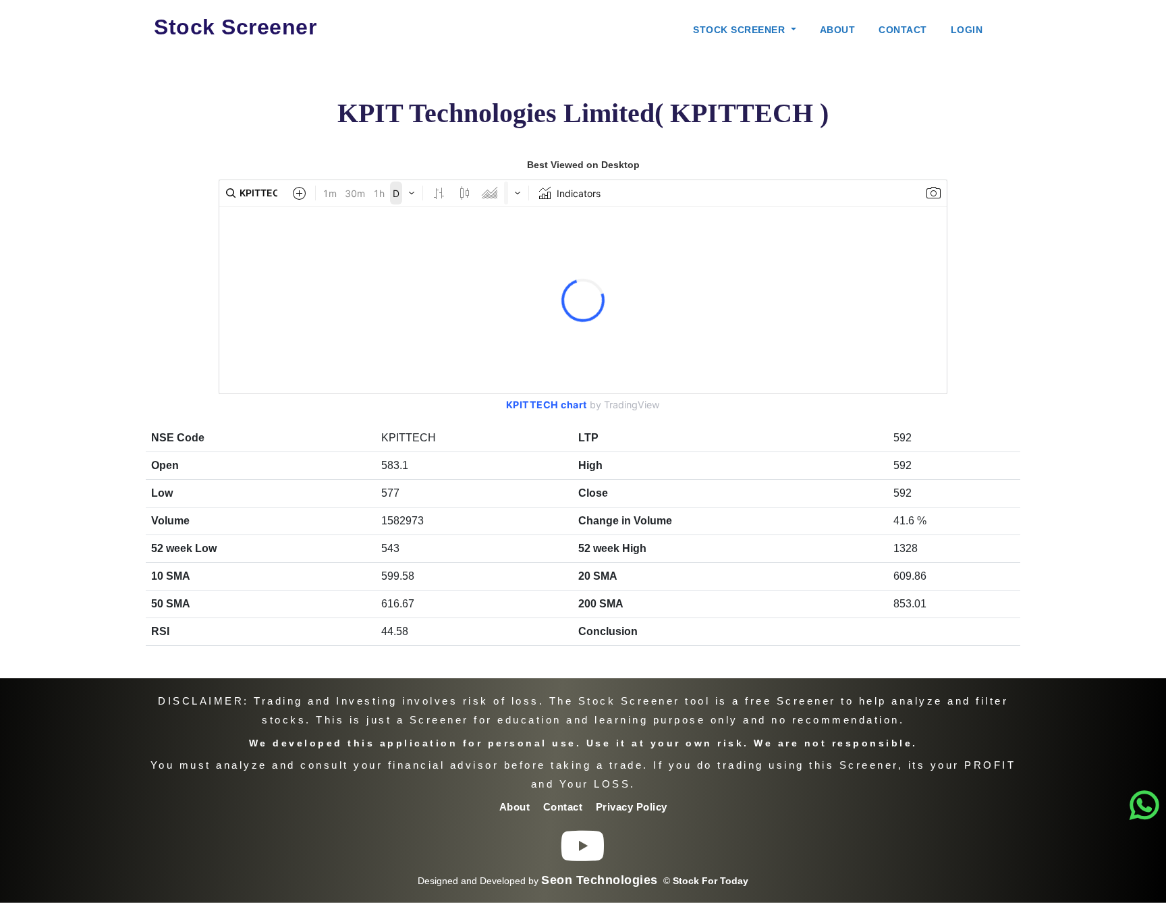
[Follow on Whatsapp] (1144, 805)
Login (967, 29)
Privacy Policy (631, 807)
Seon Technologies (599, 880)
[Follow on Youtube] (583, 856)
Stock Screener (235, 27)
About (838, 29)
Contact (903, 29)
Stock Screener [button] (740, 29)
